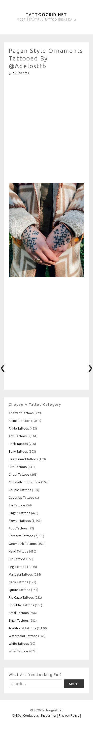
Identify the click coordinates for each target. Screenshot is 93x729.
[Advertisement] (46, 127)
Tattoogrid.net (46, 14)
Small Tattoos (19, 613)
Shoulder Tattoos (21, 605)
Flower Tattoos (20, 520)
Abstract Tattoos (21, 413)
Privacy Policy (69, 715)
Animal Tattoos (20, 420)
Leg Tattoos (17, 566)
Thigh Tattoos (19, 620)
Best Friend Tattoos (23, 459)
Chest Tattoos (19, 474)
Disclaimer (49, 715)
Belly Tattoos (18, 451)
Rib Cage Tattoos (21, 597)
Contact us (31, 715)
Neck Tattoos (18, 582)
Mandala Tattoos (21, 574)
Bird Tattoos (18, 467)
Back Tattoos (18, 443)
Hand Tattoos (18, 551)
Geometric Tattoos (23, 543)
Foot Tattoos (18, 528)
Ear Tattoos (17, 505)
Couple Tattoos (20, 490)
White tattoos (19, 643)
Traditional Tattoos (22, 628)
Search (74, 683)
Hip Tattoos (17, 559)
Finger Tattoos (19, 513)
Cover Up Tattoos (21, 497)
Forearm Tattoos (21, 536)
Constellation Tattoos (24, 482)
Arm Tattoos (18, 436)
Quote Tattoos (19, 589)
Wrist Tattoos (19, 651)
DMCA (16, 715)
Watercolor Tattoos (23, 636)
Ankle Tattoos (19, 428)
